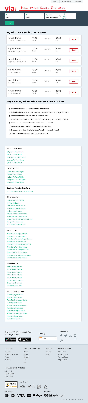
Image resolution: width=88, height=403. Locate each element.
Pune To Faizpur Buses (15, 319)
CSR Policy (62, 352)
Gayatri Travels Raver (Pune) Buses (19, 219)
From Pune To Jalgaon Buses (17, 233)
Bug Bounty (62, 360)
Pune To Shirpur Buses (15, 316)
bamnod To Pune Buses (15, 160)
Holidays (26, 357)
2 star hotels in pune (14, 269)
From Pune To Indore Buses (17, 247)
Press (7, 357)
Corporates (9, 376)
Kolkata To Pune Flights (15, 177)
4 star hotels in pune (14, 275)
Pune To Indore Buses (15, 308)
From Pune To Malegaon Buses (18, 250)
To (27, 15)
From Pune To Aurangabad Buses (19, 244)
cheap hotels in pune (14, 283)
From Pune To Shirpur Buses (17, 258)
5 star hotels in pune (14, 277)
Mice (25, 362)
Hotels (26, 354)
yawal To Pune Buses (14, 163)
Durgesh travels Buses (15, 222)
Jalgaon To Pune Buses (15, 152)
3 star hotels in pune (14, 272)
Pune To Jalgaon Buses (15, 295)
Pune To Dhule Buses (14, 303)
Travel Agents (9, 374)
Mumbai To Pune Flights (15, 182)
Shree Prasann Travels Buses (17, 216)
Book (74, 39)
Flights (26, 352)
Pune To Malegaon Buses (16, 311)
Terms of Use (63, 357)
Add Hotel (8, 371)
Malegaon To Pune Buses (16, 157)
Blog (47, 354)
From (7, 15)
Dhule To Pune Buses (14, 154)
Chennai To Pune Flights (15, 172)
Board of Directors (11, 354)
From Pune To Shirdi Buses (16, 236)
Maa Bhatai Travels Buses (16, 225)
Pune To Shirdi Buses (14, 297)
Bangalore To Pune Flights (16, 180)
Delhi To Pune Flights (14, 174)
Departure (49, 15)
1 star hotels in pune (14, 267)
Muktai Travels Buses (14, 211)
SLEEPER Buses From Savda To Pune (20, 191)
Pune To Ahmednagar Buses (17, 300)
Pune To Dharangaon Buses (17, 313)
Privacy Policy (63, 354)
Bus (25, 360)
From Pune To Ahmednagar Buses (19, 239)
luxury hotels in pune (14, 286)
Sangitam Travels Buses (15, 200)
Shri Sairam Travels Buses (16, 206)
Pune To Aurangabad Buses (17, 305)
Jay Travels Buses (13, 203)
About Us (8, 352)
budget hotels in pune (15, 280)
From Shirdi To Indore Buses (17, 252)
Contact (48, 352)
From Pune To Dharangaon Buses (19, 255)
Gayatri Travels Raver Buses (17, 214)
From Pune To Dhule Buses (16, 242)
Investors (8, 360)
